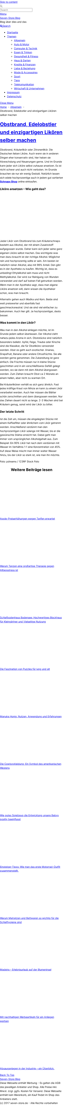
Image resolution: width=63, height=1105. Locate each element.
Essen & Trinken (23, 52)
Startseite (12, 32)
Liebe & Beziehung (24, 68)
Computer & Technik (25, 48)
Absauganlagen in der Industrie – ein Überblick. (27, 1068)
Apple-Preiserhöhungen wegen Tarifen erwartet (27, 518)
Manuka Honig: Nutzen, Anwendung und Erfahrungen (31, 716)
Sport (17, 76)
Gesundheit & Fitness (26, 56)
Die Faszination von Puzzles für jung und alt (25, 668)
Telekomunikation (24, 84)
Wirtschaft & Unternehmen (29, 88)
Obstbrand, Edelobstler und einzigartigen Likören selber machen (31, 132)
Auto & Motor (21, 44)
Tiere (17, 80)
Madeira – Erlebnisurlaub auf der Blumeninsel (25, 969)
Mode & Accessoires (25, 72)
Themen (11, 36)
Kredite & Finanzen (25, 64)
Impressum (13, 92)
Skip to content (9, 1)
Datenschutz (14, 96)
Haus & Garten (22, 60)
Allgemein (19, 40)
